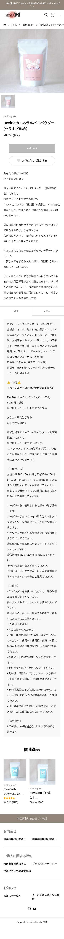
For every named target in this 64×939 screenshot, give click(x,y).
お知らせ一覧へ (12, 895)
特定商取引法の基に (15, 863)
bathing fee (10, 116)
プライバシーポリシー (44, 863)
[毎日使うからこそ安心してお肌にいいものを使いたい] (12, 15)
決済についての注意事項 (17, 871)
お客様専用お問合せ (15, 839)
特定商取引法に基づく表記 (32, 818)
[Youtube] (34, 908)
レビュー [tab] (48, 311)
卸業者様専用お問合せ (44, 839)
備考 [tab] (16, 311)
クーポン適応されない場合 (45, 897)
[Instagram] (29, 908)
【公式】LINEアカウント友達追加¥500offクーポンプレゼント (32, 5)
